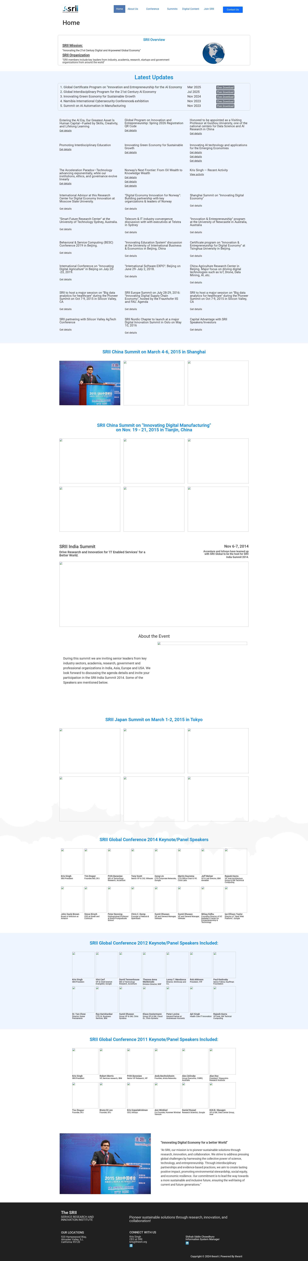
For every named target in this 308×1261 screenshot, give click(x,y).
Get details (66, 130)
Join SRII (209, 8)
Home (119, 8)
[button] (134, 9)
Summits (172, 8)
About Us (133, 8)
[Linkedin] (131, 1245)
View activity (197, 174)
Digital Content (190, 8)
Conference (152, 8)
